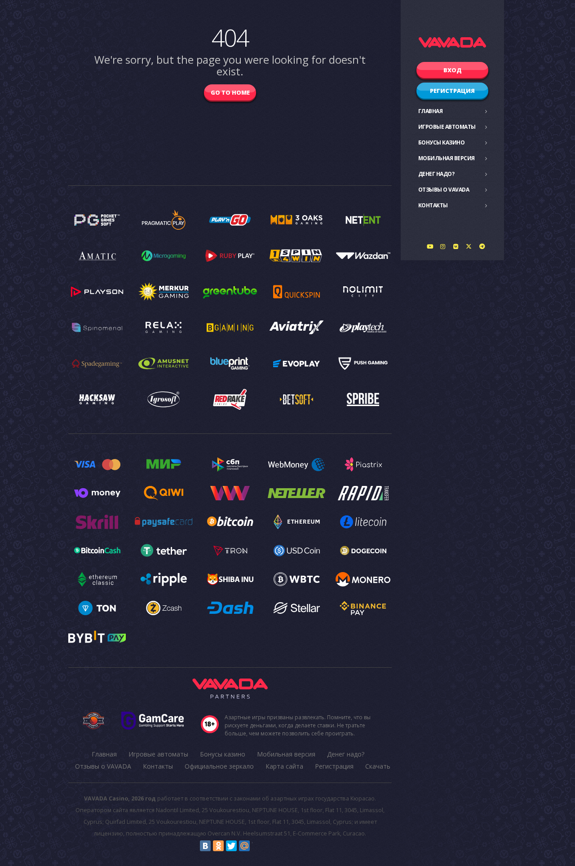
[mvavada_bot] (482, 246)
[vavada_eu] (469, 246)
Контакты (433, 205)
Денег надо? (436, 174)
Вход (452, 70)
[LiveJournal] (257, 845)
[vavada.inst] (443, 246)
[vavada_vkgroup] (456, 246)
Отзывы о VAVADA (443, 189)
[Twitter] (231, 845)
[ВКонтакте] (205, 845)
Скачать (377, 766)
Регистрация (452, 91)
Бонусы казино (441, 142)
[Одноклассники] (218, 845)
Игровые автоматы (447, 127)
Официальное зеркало (219, 766)
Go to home (230, 92)
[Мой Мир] (244, 845)
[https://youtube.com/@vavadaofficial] (430, 246)
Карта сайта (284, 766)
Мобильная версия (446, 158)
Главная (430, 111)
